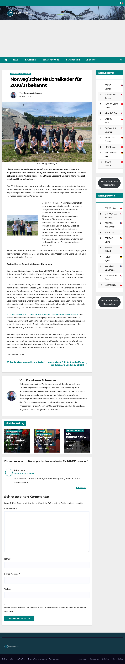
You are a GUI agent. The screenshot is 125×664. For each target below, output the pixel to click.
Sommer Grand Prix (14, 431)
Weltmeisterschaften (75, 430)
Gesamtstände (51, 60)
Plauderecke (73, 60)
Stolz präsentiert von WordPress (14, 659)
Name (7, 559)
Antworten (81, 488)
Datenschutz (94, 659)
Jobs (113, 659)
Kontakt (120, 659)
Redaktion (105, 659)
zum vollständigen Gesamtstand (109, 183)
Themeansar (53, 659)
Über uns (91, 60)
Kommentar (10, 508)
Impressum (83, 659)
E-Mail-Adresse (12, 574)
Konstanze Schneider (32, 93)
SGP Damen (41, 431)
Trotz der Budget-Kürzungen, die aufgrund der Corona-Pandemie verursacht (42, 314)
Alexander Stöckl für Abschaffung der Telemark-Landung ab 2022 (66, 363)
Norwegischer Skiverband (20, 74)
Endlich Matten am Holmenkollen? (28, 362)
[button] (121, 60)
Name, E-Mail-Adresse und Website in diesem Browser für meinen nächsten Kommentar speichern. (45, 609)
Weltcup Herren (13, 434)
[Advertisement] (62, 38)
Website (7, 589)
